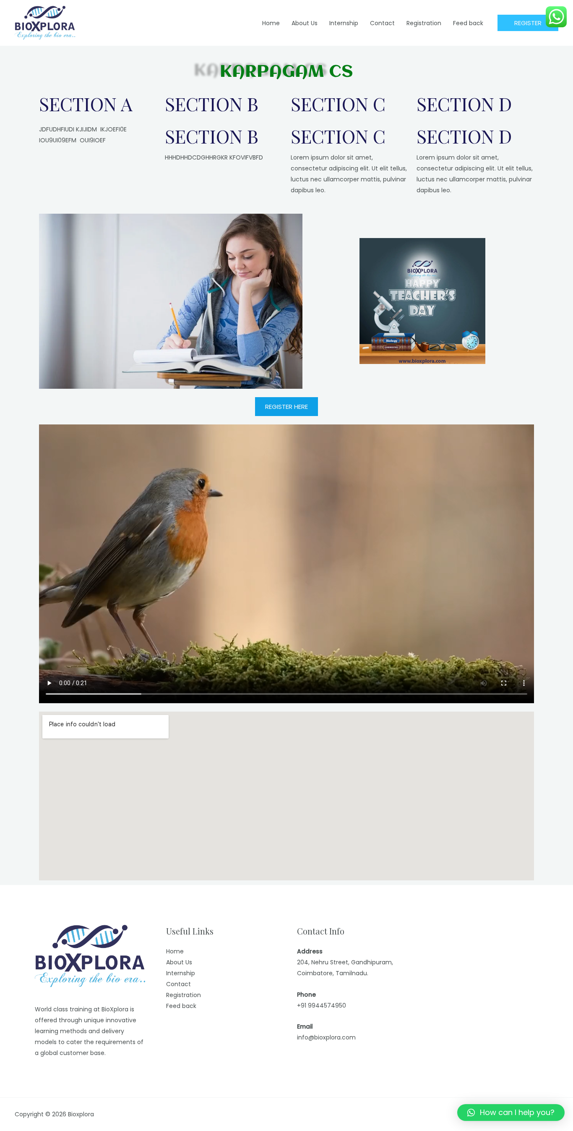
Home (175, 951)
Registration (183, 995)
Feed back (181, 1006)
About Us (179, 962)
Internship (180, 973)
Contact (178, 984)
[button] (511, 1112)
